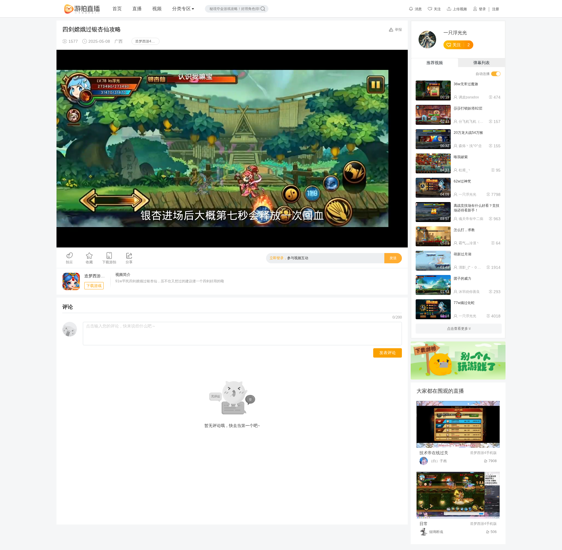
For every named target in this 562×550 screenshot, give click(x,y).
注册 (495, 9)
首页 (117, 8)
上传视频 (460, 9)
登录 (482, 9)
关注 (437, 9)
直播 (137, 8)
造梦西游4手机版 (147, 41)
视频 (157, 8)
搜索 (263, 8)
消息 (418, 9)
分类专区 (181, 8)
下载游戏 (94, 285)
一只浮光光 (455, 32)
